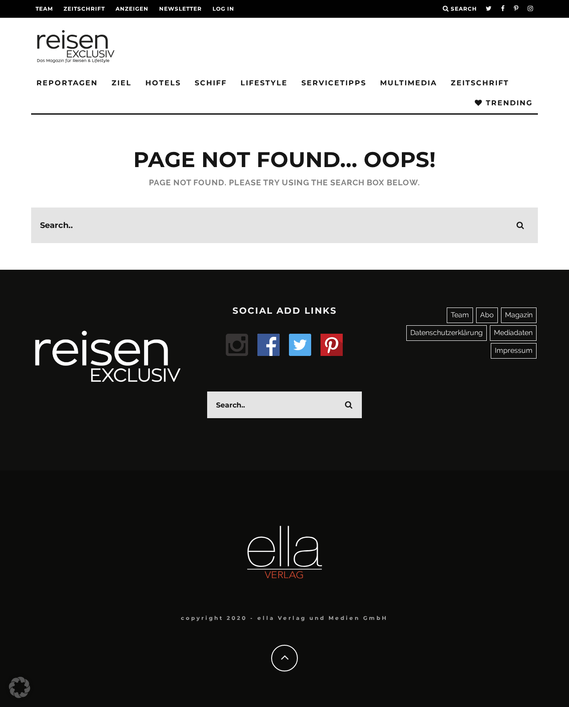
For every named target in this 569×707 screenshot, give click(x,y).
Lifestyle (264, 83)
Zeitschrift (84, 8)
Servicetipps (333, 83)
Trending (508, 103)
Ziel (122, 83)
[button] (19, 687)
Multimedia (408, 83)
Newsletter (180, 8)
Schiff (211, 83)
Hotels (163, 83)
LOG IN (223, 8)
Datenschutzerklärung (446, 332)
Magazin (519, 315)
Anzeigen (132, 8)
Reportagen (67, 83)
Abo (487, 315)
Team (44, 8)
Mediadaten (513, 332)
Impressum (514, 350)
